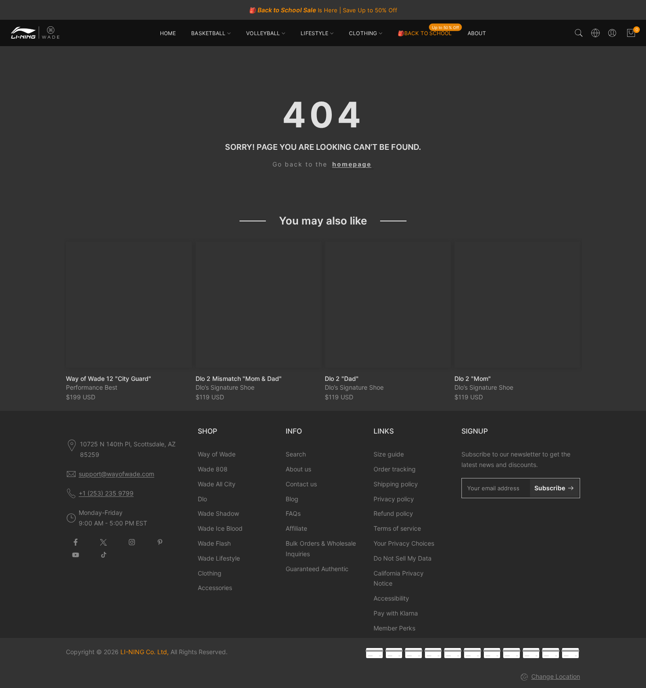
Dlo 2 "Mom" (472, 378)
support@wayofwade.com (116, 474)
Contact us (301, 484)
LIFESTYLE (314, 33)
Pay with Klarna (396, 613)
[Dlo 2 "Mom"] (517, 305)
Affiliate (296, 528)
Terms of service (397, 528)
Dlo (202, 499)
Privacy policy (394, 499)
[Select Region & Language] (595, 33)
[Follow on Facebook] (75, 542)
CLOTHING (363, 33)
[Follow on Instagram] (132, 542)
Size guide (389, 454)
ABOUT (477, 33)
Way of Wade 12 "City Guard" (108, 378)
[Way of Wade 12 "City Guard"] (129, 305)
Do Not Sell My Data (403, 558)
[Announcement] (323, 10)
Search (296, 454)
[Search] (579, 33)
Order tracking (395, 469)
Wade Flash (214, 543)
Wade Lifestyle (219, 558)
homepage (351, 164)
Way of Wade (217, 454)
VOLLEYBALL (263, 33)
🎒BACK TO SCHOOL (428, 32)
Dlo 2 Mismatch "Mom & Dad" (239, 378)
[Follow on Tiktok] (103, 555)
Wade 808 (213, 469)
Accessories (215, 587)
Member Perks (394, 628)
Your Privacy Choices (404, 543)
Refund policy (393, 513)
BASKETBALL (208, 33)
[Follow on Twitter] (103, 542)
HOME (168, 33)
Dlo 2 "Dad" (342, 378)
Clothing (209, 573)
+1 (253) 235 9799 (106, 493)
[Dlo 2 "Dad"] (388, 305)
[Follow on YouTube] (75, 555)
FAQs (293, 513)
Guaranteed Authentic (317, 568)
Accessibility (391, 598)
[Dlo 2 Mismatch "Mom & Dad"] (259, 305)
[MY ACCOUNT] (612, 33)
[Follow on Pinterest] (160, 542)
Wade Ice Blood (220, 528)
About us (298, 469)
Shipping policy (396, 484)
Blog (292, 499)
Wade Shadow (218, 513)
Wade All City (217, 484)
